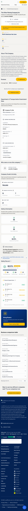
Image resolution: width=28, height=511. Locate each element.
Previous (20, 380)
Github (3, 507)
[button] (14, 339)
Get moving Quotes (3, 451)
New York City (17, 450)
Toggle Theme (3, 510)
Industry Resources (3, 462)
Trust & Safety (4, 476)
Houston (16, 457)
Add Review (22, 79)
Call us (23, 2)
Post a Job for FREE (14, 324)
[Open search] (18, 2)
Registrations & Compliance (8, 504)
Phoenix (15, 460)
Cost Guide (3, 453)
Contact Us (3, 478)
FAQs (16, 4)
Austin (15, 465)
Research (3, 483)
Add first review (15, 92)
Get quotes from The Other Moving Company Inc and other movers (13, 28)
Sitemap (3, 488)
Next (25, 380)
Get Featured (3, 460)
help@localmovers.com (8, 423)
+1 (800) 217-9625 (6, 427)
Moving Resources (3, 448)
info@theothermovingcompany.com (15, 21)
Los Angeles (16, 452)
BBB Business (20, 504)
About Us (3, 471)
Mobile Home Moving (5, 4)
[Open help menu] (24, 507)
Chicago (16, 455)
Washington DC (17, 462)
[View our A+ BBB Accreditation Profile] (11, 441)
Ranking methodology (12, 507)
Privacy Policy (4, 502)
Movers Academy (3, 465)
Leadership (3, 486)
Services (3, 490)
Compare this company (14, 393)
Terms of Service (13, 502)
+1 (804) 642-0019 (15, 24)
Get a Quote (24, 4)
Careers (2, 473)
